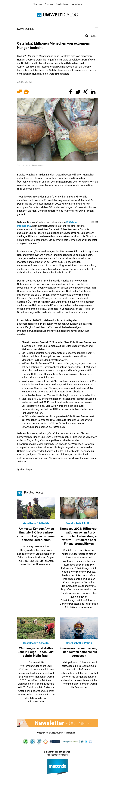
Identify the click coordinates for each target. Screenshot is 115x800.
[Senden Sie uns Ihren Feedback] (19, 92)
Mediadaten (62, 4)
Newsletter (77, 4)
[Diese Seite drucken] (26, 92)
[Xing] (86, 92)
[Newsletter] (57, 723)
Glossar (49, 4)
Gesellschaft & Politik (36, 523)
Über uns (37, 4)
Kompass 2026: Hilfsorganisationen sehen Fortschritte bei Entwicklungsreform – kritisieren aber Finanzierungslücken (78, 536)
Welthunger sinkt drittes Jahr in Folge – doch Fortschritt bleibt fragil (36, 651)
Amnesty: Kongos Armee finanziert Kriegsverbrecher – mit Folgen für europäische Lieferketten (36, 534)
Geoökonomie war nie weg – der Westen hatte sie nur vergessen (78, 651)
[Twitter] (78, 92)
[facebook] (71, 92)
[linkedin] (93, 92)
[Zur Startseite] (57, 15)
